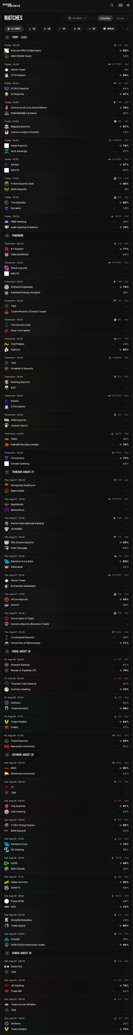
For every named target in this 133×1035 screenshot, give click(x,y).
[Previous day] (62, 18)
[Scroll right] (127, 28)
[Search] (112, 5)
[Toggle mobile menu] (120, 5)
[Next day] (93, 18)
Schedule (105, 18)
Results (120, 18)
